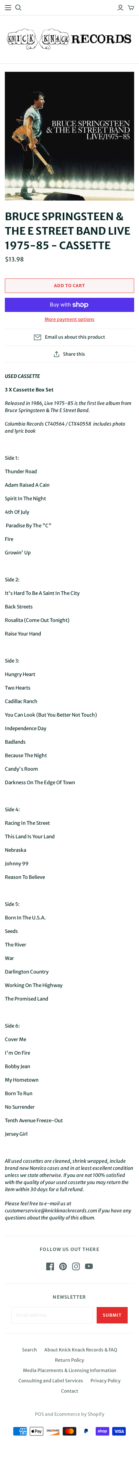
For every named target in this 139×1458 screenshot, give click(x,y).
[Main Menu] (8, 8)
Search (29, 1350)
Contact (69, 1391)
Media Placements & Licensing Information (69, 1370)
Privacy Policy (106, 1381)
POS (39, 1414)
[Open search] (18, 8)
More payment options (69, 319)
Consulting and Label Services (50, 1381)
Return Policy (69, 1360)
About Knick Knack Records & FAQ (80, 1350)
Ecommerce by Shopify (79, 1414)
